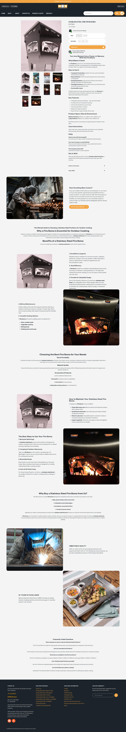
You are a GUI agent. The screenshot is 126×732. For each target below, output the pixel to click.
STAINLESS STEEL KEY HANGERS (45, 697)
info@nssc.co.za (5, 6)
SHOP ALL (39, 688)
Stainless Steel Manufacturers (72, 701)
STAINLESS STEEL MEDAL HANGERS (46, 699)
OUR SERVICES (68, 695)
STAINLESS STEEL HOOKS (43, 695)
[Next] (87, 1)
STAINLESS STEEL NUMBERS (44, 701)
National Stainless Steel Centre (17, 728)
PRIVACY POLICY (69, 697)
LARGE (85, 35)
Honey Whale (33, 728)
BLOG (65, 705)
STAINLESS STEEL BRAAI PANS (44, 690)
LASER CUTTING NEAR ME (43, 705)
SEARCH (66, 690)
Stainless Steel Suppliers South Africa (74, 703)
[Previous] (39, 1)
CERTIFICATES (68, 693)
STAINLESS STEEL (41, 703)
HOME (66, 688)
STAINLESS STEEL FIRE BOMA (44, 693)
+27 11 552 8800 (14, 6)
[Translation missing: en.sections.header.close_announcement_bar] (124, 1)
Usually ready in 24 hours (78, 52)
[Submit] (116, 695)
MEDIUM (79, 35)
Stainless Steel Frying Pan (96, 156)
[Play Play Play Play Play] (41, 45)
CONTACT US (67, 699)
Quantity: (73, 41)
